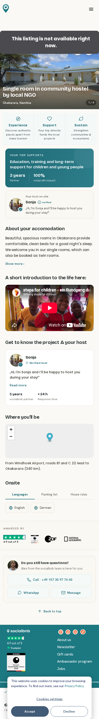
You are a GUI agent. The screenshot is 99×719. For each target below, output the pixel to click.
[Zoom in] (11, 429)
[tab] (20, 495)
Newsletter (66, 646)
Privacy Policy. (74, 686)
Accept (29, 711)
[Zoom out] (11, 436)
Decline (69, 711)
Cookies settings (49, 699)
